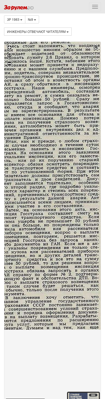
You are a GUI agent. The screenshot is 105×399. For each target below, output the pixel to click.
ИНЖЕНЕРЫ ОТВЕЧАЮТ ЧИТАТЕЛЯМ (36, 31)
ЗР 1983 (13, 19)
